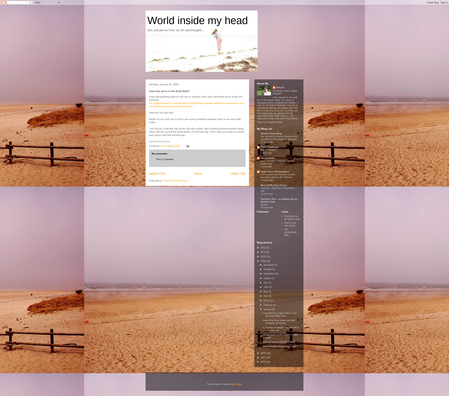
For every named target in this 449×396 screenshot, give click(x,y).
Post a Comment (164, 159)
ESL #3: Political (268, 150)
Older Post (238, 173)
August (267, 278)
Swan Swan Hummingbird (275, 171)
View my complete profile (270, 122)
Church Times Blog (271, 133)
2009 (263, 261)
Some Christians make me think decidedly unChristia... (279, 321)
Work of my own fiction (290, 224)
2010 (263, 256)
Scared (264, 204)
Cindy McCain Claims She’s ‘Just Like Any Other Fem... (280, 314)
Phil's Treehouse (270, 147)
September (269, 273)
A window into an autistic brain (292, 217)
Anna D (280, 87)
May (266, 291)
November (268, 265)
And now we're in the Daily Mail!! (279, 342)
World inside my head (197, 20)
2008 (263, 353)
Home (198, 173)
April (266, 296)
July (265, 282)
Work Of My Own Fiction (274, 185)
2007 (263, 357)
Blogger (238, 384)
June (266, 287)
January (267, 309)
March (266, 300)
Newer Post (157, 173)
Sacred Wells (268, 158)
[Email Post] (187, 146)
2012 (263, 247)
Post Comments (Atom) (175, 180)
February (268, 305)
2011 (263, 252)
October (267, 269)
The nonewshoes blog (290, 232)
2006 (263, 362)
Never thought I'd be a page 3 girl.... (281, 346)
